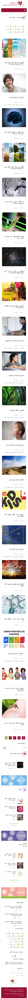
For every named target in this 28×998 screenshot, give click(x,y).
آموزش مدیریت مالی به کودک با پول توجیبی (14, 689)
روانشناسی (10, 768)
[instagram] (15, 956)
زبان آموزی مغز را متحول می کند (15, 445)
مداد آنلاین (20, 973)
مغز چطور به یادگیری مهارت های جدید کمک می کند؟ (14, 133)
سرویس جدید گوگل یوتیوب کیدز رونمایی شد (14, 515)
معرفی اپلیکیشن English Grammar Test (10, 807)
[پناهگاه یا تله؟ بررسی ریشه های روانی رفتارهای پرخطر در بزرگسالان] (20, 765)
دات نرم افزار (7, 994)
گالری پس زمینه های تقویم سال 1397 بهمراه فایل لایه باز (14, 168)
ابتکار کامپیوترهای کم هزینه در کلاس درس (14, 237)
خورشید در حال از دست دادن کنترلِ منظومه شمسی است (14, 272)
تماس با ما (15, 973)
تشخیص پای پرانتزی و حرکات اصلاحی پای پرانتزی (10, 855)
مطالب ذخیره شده (19, 975)
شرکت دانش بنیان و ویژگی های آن (14, 620)
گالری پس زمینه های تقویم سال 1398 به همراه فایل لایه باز (14, 63)
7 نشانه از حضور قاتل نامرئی (16, 653)
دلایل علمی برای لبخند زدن (16, 97)
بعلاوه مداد (19, 17)
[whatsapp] (13, 956)
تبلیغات (11, 973)
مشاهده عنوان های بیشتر (14, 823)
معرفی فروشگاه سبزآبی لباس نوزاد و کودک (10, 799)
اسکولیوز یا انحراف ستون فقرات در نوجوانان (10, 864)
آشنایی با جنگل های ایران (17, 410)
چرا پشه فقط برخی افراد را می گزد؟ (14, 724)
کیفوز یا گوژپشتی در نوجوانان (10, 872)
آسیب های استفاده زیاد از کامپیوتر (14, 341)
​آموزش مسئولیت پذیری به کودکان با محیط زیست (14, 307)
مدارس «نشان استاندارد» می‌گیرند (10, 815)
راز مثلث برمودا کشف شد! (17, 549)
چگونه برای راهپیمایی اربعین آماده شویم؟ (14, 585)
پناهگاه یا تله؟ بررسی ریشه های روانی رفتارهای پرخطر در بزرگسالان (10, 764)
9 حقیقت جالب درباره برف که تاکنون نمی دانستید (14, 202)
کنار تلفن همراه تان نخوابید (16, 375)
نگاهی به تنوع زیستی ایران (16, 480)
